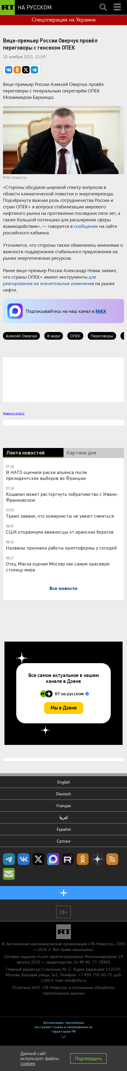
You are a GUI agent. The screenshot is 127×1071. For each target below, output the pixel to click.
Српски (63, 841)
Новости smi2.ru (14, 413)
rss (112, 859)
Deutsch (63, 794)
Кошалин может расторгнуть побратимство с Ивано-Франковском (62, 497)
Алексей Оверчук (21, 335)
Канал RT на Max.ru (53, 859)
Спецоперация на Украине (64, 19)
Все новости (63, 588)
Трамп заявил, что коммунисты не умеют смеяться (60, 516)
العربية (63, 817)
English (63, 782)
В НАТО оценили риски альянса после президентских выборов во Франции (46, 475)
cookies (27, 1063)
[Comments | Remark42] (63, 379)
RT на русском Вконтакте (24, 859)
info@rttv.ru (75, 980)
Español (64, 829)
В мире (53, 335)
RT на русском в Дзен (97, 859)
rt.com (42, 956)
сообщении (86, 226)
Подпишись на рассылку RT (9, 874)
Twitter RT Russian (38, 859)
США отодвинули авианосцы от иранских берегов (59, 532)
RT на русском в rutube (68, 859)
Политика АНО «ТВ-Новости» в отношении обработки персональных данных (63, 990)
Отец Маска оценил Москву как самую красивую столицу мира (58, 566)
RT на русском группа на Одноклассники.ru (83, 859)
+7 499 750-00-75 (95, 974)
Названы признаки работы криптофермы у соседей (61, 548)
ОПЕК (75, 335)
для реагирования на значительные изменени (49, 280)
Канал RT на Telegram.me (9, 859)
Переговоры (102, 335)
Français (63, 805)
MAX (100, 311)
